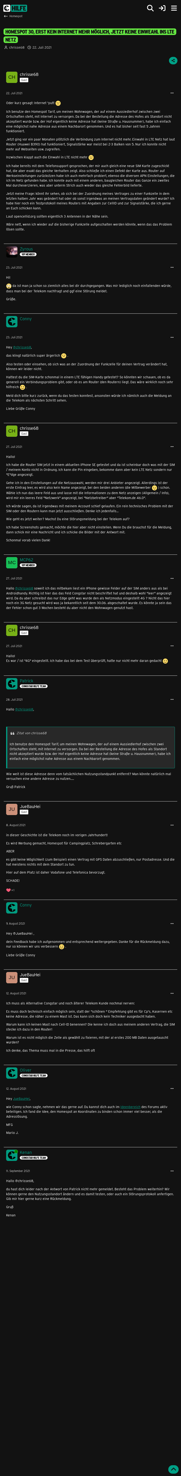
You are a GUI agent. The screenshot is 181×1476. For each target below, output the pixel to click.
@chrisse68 (22, 347)
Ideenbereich (130, 1107)
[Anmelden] (162, 8)
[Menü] (174, 8)
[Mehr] (172, 93)
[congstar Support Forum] (15, 8)
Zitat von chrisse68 (31, 733)
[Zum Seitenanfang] (173, 1469)
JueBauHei (21, 1098)
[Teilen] (173, 60)
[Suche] (150, 8)
